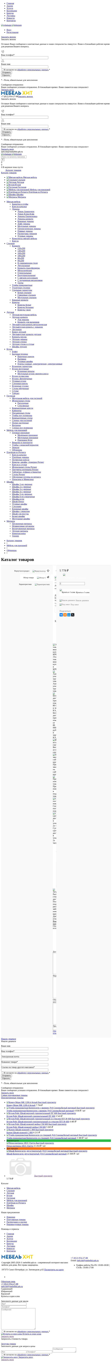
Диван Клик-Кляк (25, 214)
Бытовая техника (20, 354)
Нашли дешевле (82, 600)
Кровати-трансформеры (28, 268)
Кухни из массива (20, 376)
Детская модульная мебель (24, 315)
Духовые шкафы (25, 361)
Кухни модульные (20, 369)
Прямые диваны (25, 231)
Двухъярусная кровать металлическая (29, 324)
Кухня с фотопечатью (22, 378)
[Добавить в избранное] (48, 570)
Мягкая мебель (30, 177)
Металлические (24, 270)
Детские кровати (20, 317)
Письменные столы (21, 413)
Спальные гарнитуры (22, 290)
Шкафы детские (19, 346)
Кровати (16, 246)
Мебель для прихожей (40, 189)
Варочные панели (25, 356)
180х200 (21, 256)
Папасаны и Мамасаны (23, 479)
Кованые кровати (20, 300)
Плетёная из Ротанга (38, 192)
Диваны (16, 209)
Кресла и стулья (19, 464)
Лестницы (17, 329)
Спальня (21, 180)
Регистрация (12, 32)
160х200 (21, 253)
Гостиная (22, 187)
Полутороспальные (26, 275)
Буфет (15, 351)
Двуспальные (23, 265)
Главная (10, 3)
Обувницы (17, 450)
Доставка (11, 15)
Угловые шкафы (19, 504)
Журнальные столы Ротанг (24, 467)
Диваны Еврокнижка (27, 216)
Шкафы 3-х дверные (21, 489)
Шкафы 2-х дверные (21, 487)
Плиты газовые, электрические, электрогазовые (39, 364)
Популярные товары (16, 1219)
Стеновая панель (20, 383)
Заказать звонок (8, 37)
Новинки (11, 1217)
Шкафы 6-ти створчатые (23, 496)
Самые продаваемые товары (14, 1095)
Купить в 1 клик (82, 592)
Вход (9, 30)
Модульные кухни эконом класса (32, 374)
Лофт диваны (23, 224)
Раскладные (23, 403)
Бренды (10, 13)
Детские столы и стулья (23, 344)
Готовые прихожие (21, 433)
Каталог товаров (13, 170)
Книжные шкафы (20, 509)
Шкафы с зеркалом (21, 511)
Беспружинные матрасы (23, 528)
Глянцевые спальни (26, 295)
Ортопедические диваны (29, 229)
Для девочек (23, 319)
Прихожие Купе (24, 440)
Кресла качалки (19, 455)
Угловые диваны (25, 236)
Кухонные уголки (20, 386)
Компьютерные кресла (22, 408)
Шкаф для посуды (20, 514)
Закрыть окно (7, 89)
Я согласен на (27, 70)
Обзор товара (28, 578)
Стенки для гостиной (22, 420)
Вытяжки (21, 359)
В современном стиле (27, 263)
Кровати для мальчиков (28, 322)
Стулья (15, 391)
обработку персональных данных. (33, 70)
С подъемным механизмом (29, 280)
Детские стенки (19, 342)
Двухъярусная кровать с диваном (27, 327)
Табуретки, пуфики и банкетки (26, 472)
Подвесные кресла (20, 460)
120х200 (21, 248)
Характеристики (25, 584)
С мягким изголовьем (27, 278)
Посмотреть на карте (54, 1269)
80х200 (20, 258)
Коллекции (12, 11)
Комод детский (19, 332)
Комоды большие (25, 307)
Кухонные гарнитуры (22, 366)
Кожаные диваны (25, 221)
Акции (10, 6)
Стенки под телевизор (22, 428)
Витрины (16, 425)
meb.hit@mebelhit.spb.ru (88, 1260)
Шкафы (19, 194)
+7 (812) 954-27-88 (9, 96)
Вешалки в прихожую (22, 442)
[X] (72, 614)
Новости (11, 18)
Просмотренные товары (12, 1098)
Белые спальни (24, 292)
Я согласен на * (27, 1331)
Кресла (15, 241)
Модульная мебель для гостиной (27, 398)
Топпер (15, 536)
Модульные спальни (26, 297)
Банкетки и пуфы (20, 204)
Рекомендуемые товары (18, 1224)
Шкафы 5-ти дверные (22, 494)
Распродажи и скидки (17, 1222)
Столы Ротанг (18, 474)
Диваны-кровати (25, 219)
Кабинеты (16, 410)
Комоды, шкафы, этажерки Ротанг (28, 462)
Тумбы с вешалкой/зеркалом (25, 445)
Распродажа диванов (27, 233)
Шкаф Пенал (18, 501)
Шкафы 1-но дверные (22, 484)
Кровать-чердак (19, 337)
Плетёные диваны (20, 457)
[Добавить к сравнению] (48, 576)
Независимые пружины (23, 526)
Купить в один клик (31, 1334)
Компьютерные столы (22, 418)
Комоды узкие (24, 310)
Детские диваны (19, 339)
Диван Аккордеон (25, 211)
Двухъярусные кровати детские (26, 334)
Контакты (11, 20)
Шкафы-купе (18, 499)
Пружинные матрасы (22, 523)
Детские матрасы (20, 531)
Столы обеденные (20, 388)
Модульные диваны (26, 226)
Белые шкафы (18, 516)
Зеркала (15, 447)
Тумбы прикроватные (22, 285)
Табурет (15, 393)
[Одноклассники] (65, 614)
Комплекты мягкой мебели (24, 238)
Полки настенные (20, 423)
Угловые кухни (19, 381)
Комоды (16, 302)
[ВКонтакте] (61, 614)
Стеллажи (16, 506)
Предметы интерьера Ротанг (25, 469)
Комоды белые (24, 305)
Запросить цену (25, 1357)
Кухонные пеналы (25, 371)
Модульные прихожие (27, 437)
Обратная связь (8, 1281)
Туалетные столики (21, 287)
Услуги (10, 8)
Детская (20, 182)
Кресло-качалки (19, 206)
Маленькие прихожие (27, 435)
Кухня (18, 185)
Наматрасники (19, 533)
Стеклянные (23, 405)
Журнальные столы (21, 401)
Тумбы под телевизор (22, 415)
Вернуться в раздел (21, 571)
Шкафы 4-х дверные (21, 492)
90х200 (20, 260)
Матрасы (22, 197)
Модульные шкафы (21, 519)
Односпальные (24, 273)
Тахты (20, 283)
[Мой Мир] (68, 614)
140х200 (21, 251)
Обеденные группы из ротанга (26, 477)
